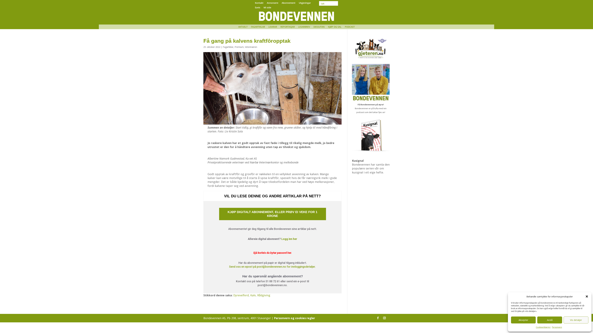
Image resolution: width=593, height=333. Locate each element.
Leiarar (272, 27)
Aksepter (523, 319)
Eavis (257, 7)
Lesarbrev (304, 27)
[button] (586, 296)
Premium (239, 46)
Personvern (557, 327)
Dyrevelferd (241, 295)
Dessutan (319, 27)
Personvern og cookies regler (294, 318)
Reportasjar (287, 27)
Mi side (267, 7)
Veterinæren (251, 46)
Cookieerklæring (543, 327)
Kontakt (259, 3)
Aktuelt (243, 27)
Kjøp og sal (334, 27)
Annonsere (272, 3)
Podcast (350, 27)
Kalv (253, 295)
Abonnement (288, 3)
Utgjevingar (305, 3)
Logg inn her (289, 238)
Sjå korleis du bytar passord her (272, 252)
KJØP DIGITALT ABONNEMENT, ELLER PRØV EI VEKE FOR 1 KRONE (272, 214)
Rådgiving (263, 295)
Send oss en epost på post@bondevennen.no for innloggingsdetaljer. (272, 266)
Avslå (550, 319)
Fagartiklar (258, 27)
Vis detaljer (576, 319)
